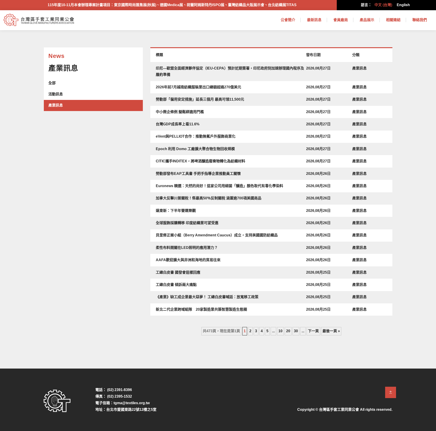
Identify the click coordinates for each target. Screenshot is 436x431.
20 (288, 331)
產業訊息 (55, 105)
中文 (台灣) (383, 5)
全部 (52, 83)
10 (280, 331)
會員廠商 (340, 20)
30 (296, 331)
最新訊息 (314, 20)
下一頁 (313, 331)
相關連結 (393, 20)
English (403, 5)
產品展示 (367, 20)
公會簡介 (288, 20)
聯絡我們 (419, 20)
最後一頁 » (331, 331)
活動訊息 (55, 94)
